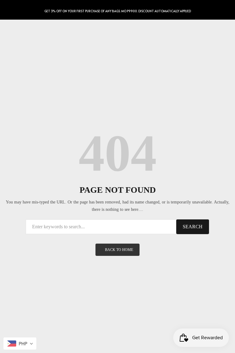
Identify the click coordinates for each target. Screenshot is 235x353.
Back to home (119, 250)
